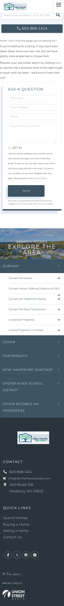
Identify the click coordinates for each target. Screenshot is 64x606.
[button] (58, 15)
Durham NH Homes (20, 278)
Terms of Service (39, 203)
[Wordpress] (26, 555)
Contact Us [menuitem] (12, 537)
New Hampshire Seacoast (28, 370)
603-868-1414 (34, 28)
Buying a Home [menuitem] (16, 524)
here (58, 63)
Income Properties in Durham (26, 330)
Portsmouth (15, 356)
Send (26, 190)
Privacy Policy (40, 178)
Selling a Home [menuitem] (16, 531)
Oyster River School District (23, 387)
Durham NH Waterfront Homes (27, 299)
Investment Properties (22, 320)
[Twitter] (17, 555)
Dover (9, 342)
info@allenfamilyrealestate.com (29, 478)
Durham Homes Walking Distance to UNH (34, 288)
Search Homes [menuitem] (15, 518)
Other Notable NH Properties (21, 407)
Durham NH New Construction (27, 309)
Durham (11, 266)
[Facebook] (8, 555)
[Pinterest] (34, 555)
